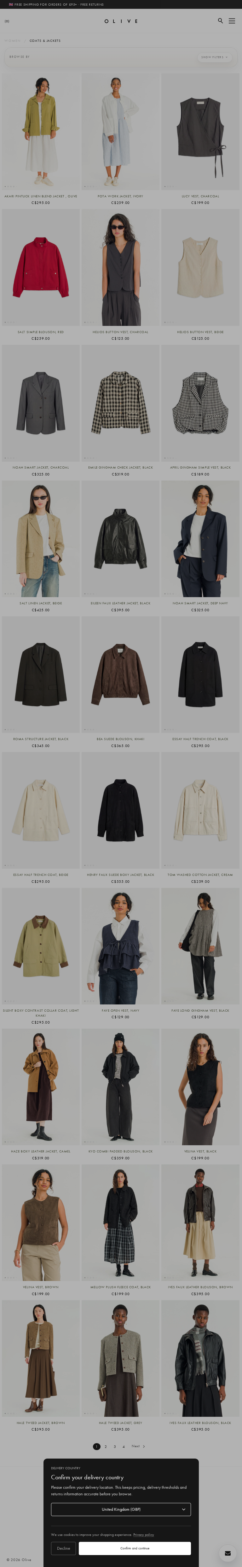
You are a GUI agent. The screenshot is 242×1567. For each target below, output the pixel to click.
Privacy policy (143, 1534)
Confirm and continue (134, 1548)
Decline (63, 1548)
